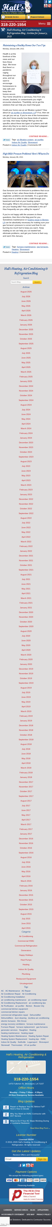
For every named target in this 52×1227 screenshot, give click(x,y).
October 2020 (26, 622)
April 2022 (26, 537)
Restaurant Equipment (26, 979)
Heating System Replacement (14, 1039)
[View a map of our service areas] (26, 1067)
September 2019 (26, 683)
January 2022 (26, 551)
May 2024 (26, 419)
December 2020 (26, 612)
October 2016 (26, 848)
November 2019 (26, 673)
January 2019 (26, 721)
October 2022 (26, 508)
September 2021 (26, 570)
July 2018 (26, 749)
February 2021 (26, 603)
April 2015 (26, 928)
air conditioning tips (37, 1003)
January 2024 (26, 438)
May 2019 (26, 702)
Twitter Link (6, 139)
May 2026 (26, 306)
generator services (9, 1030)
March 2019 (26, 711)
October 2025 (26, 339)
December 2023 (26, 442)
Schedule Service (12, 17)
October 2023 (26, 452)
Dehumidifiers (7, 1018)
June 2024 (26, 414)
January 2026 (26, 325)
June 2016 (26, 867)
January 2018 (26, 777)
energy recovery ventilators (13, 1024)
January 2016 (26, 890)
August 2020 (26, 631)
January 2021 (26, 608)
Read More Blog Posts (39, 1128)
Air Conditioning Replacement (14, 1003)
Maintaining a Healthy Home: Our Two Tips (24, 45)
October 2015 (26, 904)
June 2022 (26, 527)
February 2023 (26, 490)
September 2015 (26, 909)
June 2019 (26, 697)
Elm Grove (21, 1021)
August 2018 (26, 744)
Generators (26, 950)
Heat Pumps (26, 960)
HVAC (43, 1039)
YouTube (45, 5)
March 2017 (26, 824)
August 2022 (26, 518)
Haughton (23, 1030)
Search (37, 282)
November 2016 (26, 843)
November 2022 (26, 504)
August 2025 (26, 348)
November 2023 (26, 447)
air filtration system (25, 140)
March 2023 (26, 485)
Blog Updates (26, 1101)
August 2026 (26, 292)
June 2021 (26, 584)
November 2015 (26, 900)
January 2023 (26, 494)
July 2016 (26, 862)
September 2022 (26, 513)
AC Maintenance (12, 991)
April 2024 (26, 424)
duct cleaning (20, 1018)
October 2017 (26, 791)
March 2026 (26, 315)
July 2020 (26, 636)
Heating (15, 249)
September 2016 (26, 853)
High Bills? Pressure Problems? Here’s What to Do (26, 153)
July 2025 (26, 353)
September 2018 (26, 739)
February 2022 (26, 546)
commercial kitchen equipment (14, 1009)
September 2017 (26, 796)
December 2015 (26, 895)
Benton (29, 1006)
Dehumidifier (35, 1015)
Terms (7, 1224)
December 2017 (26, 782)
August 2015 (26, 914)
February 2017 (26, 829)
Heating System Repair (39, 1036)
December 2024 (26, 386)
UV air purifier (30, 1045)
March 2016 (26, 881)
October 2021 (26, 565)
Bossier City (39, 1006)
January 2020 (26, 664)
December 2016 (26, 839)
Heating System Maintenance (14, 1036)
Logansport (32, 1042)
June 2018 (26, 754)
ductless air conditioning (38, 1018)
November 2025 (26, 334)
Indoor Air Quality (19, 142)
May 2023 (26, 475)
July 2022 (26, 523)
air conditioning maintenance (13, 1000)
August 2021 (26, 574)
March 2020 (26, 655)
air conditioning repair (37, 1000)
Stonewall (5, 1045)
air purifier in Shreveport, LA (23, 113)
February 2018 (26, 772)
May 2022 (26, 532)
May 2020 (26, 645)
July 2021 (26, 579)
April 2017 (26, 820)
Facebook (45, 1)
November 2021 (26, 560)
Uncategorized (26, 983)
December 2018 (26, 725)
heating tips (34, 1039)
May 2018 (26, 758)
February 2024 (26, 433)
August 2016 (26, 857)
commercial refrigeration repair (14, 1015)
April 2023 (26, 480)
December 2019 (26, 669)
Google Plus (49, 5)
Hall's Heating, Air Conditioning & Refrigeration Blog (26, 271)
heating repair (27, 1033)
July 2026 (26, 296)
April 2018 (26, 763)
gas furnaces (42, 247)
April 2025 (26, 367)
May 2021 (26, 589)
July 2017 (26, 805)
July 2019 (26, 692)
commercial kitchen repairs (13, 1012)
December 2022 (26, 499)
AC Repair (26, 991)
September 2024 (26, 400)
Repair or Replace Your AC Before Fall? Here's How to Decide (27, 1107)
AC (2, 991)
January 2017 (26, 834)
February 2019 (26, 716)
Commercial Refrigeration (26, 946)
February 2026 (26, 320)
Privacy (3, 1224)
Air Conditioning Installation (13, 997)
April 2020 (26, 650)
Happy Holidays (26, 955)
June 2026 (26, 301)
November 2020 (26, 617)
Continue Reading (38, 136)
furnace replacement (26, 1027)
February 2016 (26, 886)
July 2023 (26, 466)
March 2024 (26, 428)
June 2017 (26, 810)
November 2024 (26, 391)
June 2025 (26, 358)
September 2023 (26, 457)
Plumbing (26, 974)
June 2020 (26, 640)
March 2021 (26, 598)
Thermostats (16, 1045)
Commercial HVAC (26, 941)
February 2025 (26, 377)
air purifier (39, 140)
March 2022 (26, 541)
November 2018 (26, 730)
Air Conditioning (26, 936)
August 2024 (26, 405)
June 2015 (26, 923)
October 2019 (26, 678)
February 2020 (26, 659)
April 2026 (26, 310)
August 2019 (26, 688)
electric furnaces (8, 1021)
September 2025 (26, 344)
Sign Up (42, 1159)
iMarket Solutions (13, 1220)
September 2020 (26, 626)
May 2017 (26, 815)
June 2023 (26, 471)
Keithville (22, 1042)
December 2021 (26, 556)
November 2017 (26, 787)
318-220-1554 (13, 24)
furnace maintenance (26, 247)
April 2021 (26, 593)
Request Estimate (37, 17)
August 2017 (26, 801)
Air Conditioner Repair (11, 994)
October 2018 (26, 735)
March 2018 (26, 768)
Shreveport (33, 142)
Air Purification (7, 1006)
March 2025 (26, 372)
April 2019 (26, 706)
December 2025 (26, 329)
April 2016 (26, 876)
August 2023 (26, 461)
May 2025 (26, 362)
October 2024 (26, 395)
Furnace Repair (8, 1027)
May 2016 (26, 871)
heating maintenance (10, 1033)
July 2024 (26, 410)
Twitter (49, 1)
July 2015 (26, 919)
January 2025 (26, 381)
